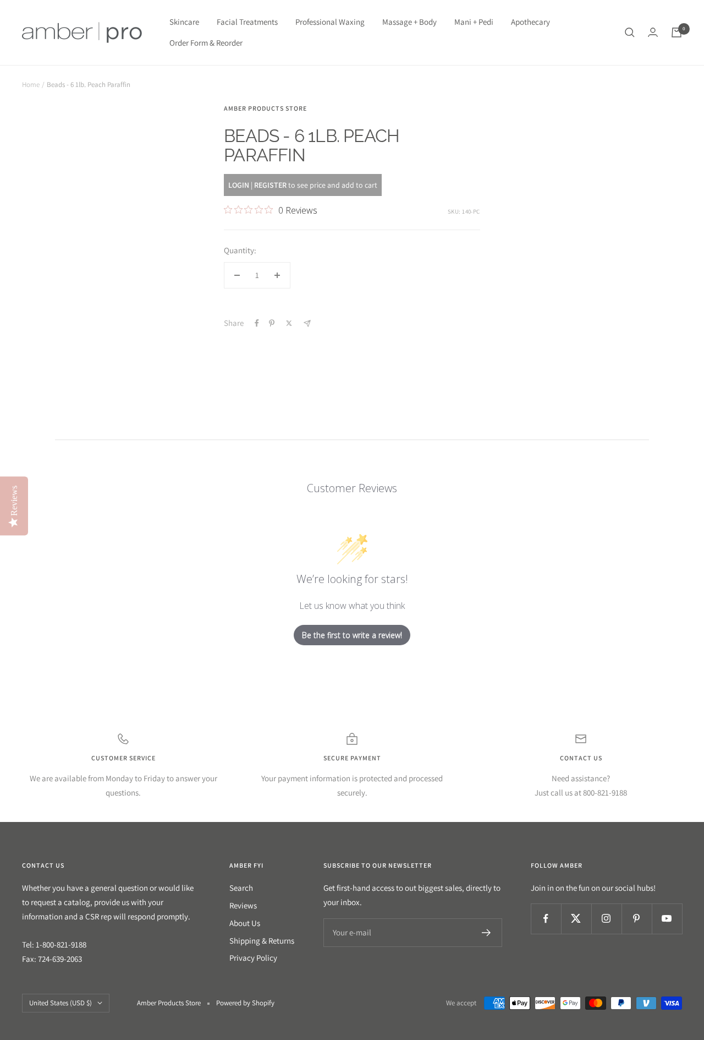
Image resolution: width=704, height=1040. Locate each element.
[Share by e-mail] (307, 323)
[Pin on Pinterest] (271, 323)
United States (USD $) (60, 1003)
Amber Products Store (265, 108)
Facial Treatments (247, 22)
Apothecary (530, 22)
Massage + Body (409, 22)
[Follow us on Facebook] (546, 918)
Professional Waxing (330, 22)
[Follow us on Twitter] (576, 918)
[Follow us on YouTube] (667, 918)
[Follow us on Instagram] (606, 918)
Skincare (184, 22)
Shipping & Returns (261, 940)
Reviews (243, 905)
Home (31, 84)
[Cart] (676, 32)
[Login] (653, 32)
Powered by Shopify (245, 1003)
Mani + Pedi (473, 22)
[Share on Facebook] (257, 323)
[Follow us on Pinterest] (637, 918)
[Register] (486, 932)
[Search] (630, 32)
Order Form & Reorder (206, 42)
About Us (244, 923)
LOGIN (238, 185)
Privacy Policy (253, 957)
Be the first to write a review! (352, 635)
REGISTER (270, 185)
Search (241, 888)
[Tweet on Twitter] (289, 323)
